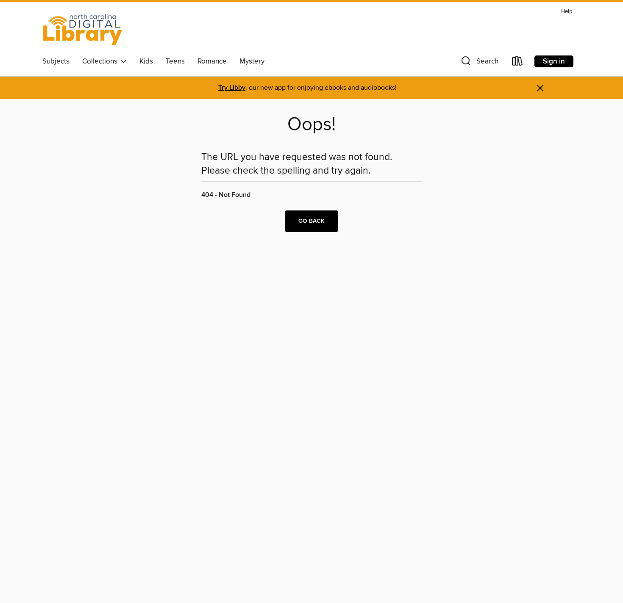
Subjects (56, 61)
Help (566, 11)
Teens (175, 61)
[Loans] (517, 63)
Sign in (554, 61)
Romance (212, 61)
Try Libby (231, 87)
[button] (479, 63)
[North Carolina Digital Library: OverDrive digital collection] (82, 29)
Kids (146, 61)
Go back (311, 221)
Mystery (251, 61)
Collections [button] (101, 61)
